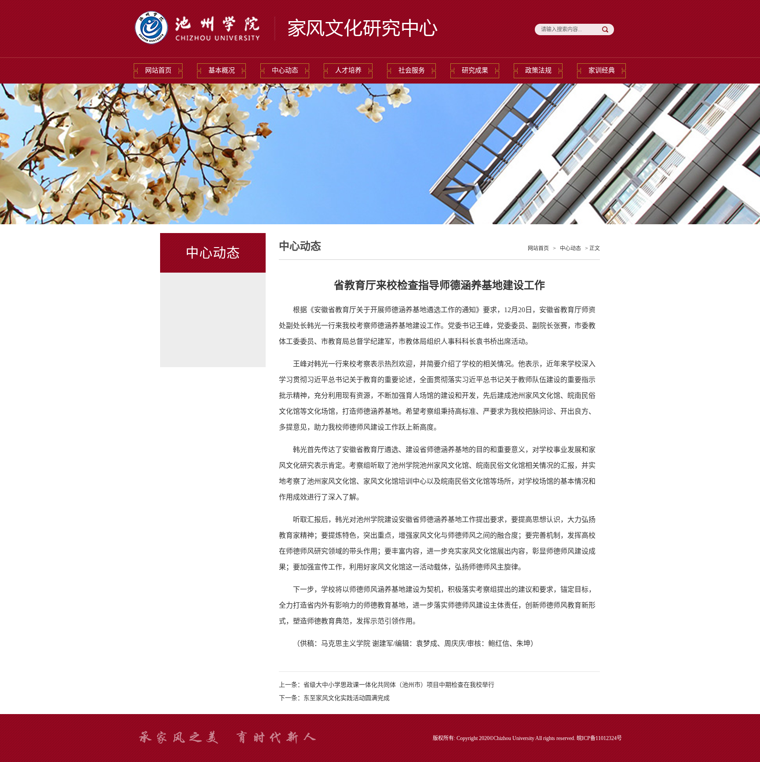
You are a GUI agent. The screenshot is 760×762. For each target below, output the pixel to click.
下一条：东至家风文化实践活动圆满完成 (334, 698)
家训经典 (601, 70)
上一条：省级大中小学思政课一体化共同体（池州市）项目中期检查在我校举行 (386, 685)
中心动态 (285, 70)
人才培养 (348, 70)
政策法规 (538, 70)
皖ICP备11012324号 (599, 738)
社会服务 (411, 70)
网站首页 (158, 70)
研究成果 (475, 70)
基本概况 (221, 70)
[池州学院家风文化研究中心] (288, 50)
